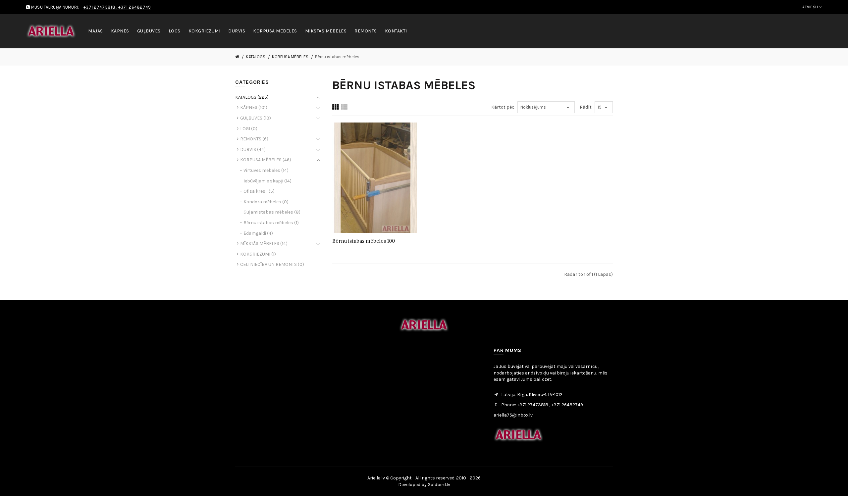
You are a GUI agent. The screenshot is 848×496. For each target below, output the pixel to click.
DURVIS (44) (253, 149)
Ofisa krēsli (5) (259, 191)
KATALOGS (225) (252, 97)
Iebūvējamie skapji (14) (267, 181)
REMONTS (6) (254, 139)
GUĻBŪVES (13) (255, 118)
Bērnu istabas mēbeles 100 (363, 241)
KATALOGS (255, 56)
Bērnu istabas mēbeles (337, 56)
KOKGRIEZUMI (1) (258, 254)
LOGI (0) (248, 128)
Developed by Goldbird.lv (424, 484)
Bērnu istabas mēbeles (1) (271, 222)
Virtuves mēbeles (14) (266, 170)
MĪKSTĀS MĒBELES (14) (264, 243)
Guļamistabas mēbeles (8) (271, 212)
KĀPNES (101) (253, 107)
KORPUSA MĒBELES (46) (265, 160)
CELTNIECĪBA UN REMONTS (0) (272, 264)
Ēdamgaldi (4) (258, 233)
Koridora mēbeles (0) (266, 202)
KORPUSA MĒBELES (290, 56)
